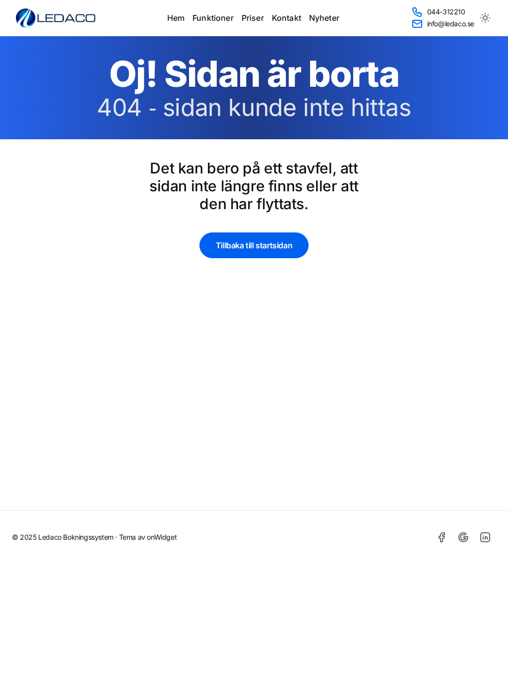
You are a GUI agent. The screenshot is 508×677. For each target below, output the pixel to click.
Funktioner (213, 18)
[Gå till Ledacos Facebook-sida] (441, 537)
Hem (176, 18)
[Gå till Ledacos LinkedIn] (485, 537)
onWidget (162, 537)
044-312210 (446, 11)
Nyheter (324, 18)
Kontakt (286, 18)
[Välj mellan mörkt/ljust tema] (485, 18)
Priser (253, 18)
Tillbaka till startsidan (254, 245)
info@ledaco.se (450, 23)
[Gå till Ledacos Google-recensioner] (463, 537)
